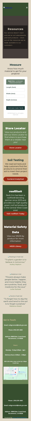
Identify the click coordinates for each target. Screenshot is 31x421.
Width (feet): (10, 93)
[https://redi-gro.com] (7, 7)
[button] (27, 8)
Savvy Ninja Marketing (20, 417)
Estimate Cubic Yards (15, 108)
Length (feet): (11, 87)
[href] (15, 373)
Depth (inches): (11, 100)
